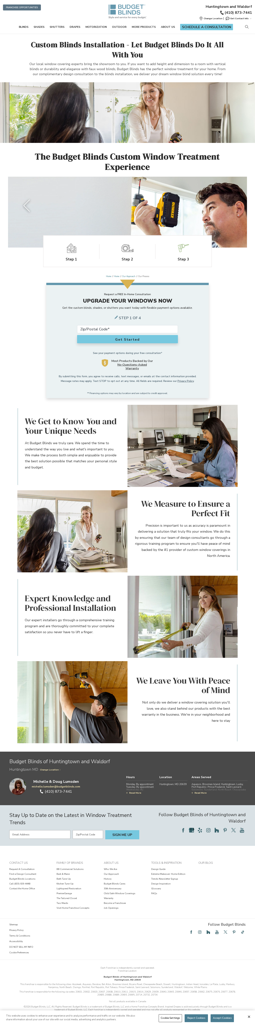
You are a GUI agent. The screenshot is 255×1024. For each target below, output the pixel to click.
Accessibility (16, 941)
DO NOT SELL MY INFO (21, 946)
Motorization (96, 27)
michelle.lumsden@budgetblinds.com (56, 786)
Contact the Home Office (22, 888)
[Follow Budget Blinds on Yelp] (200, 830)
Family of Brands (70, 863)
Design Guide (158, 869)
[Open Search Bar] (247, 27)
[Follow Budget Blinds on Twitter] (233, 830)
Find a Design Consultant (22, 874)
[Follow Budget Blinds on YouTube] (242, 830)
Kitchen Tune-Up (65, 883)
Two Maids (62, 903)
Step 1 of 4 (130, 318)
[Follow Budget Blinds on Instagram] (208, 830)
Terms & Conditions (19, 935)
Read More (135, 792)
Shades (39, 27)
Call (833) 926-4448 (19, 883)
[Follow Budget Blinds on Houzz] (216, 830)
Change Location (49, 769)
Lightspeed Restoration (69, 888)
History (107, 878)
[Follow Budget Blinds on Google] (191, 830)
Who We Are (110, 869)
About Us (168, 27)
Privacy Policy (186, 381)
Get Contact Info (239, 18)
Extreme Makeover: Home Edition (168, 874)
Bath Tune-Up (64, 878)
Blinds (23, 27)
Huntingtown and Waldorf (229, 6)
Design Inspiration (161, 883)
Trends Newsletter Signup (164, 878)
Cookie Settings (170, 1018)
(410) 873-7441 (238, 12)
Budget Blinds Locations (22, 878)
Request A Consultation (22, 869)
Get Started (127, 339)
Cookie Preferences (19, 952)
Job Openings (111, 907)
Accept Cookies (222, 1018)
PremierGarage (64, 893)
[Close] (249, 1017)
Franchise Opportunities (22, 7)
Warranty (108, 898)
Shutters (57, 27)
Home (108, 276)
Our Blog (205, 863)
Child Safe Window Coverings (119, 893)
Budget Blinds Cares (114, 883)
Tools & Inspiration (166, 863)
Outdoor (119, 27)
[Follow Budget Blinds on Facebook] (183, 830)
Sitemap (13, 924)
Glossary (156, 888)
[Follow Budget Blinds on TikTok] (243, 932)
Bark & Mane (63, 874)
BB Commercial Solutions (70, 869)
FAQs (154, 893)
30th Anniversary (112, 888)
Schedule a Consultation (206, 27)
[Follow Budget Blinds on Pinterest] (225, 830)
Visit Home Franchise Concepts (73, 907)
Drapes (75, 27)
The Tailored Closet (67, 898)
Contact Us (18, 863)
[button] (210, 18)
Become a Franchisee (115, 903)
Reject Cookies (196, 1018)
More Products (144, 27)
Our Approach (128, 276)
